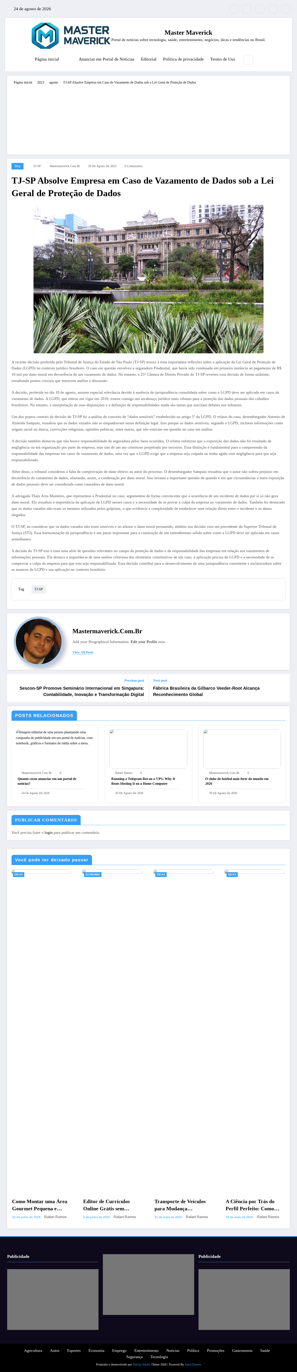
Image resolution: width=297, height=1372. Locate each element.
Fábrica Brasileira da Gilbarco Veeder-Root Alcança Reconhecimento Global (206, 691)
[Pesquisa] (248, 59)
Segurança (134, 1362)
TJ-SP (37, 166)
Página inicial (47, 59)
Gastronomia (242, 1356)
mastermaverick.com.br (65, 166)
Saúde (265, 1356)
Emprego (119, 1356)
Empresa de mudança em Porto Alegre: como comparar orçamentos (185, 1205)
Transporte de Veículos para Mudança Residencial (39, 1205)
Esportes (74, 1356)
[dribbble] (259, 9)
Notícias (172, 1356)
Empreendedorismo (244, 874)
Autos (54, 1356)
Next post (160, 680)
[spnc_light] (261, 60)
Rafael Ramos (123, 773)
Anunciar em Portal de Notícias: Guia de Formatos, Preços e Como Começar (256, 1205)
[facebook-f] (246, 9)
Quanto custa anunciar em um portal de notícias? (47, 781)
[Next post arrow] (283, 687)
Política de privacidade (183, 59)
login (49, 832)
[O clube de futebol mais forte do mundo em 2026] (242, 748)
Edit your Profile (144, 642)
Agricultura (33, 1356)
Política (193, 1356)
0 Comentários (133, 166)
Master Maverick (188, 32)
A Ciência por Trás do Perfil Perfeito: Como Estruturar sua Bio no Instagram (109, 1205)
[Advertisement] (148, 117)
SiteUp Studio (141, 1370)
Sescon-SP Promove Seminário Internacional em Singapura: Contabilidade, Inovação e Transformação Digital (82, 691)
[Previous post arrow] (13, 687)
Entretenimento (146, 1356)
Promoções (215, 1356)
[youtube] (286, 9)
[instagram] (273, 9)
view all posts (82, 652)
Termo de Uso (222, 59)
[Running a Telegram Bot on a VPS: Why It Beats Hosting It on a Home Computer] (148, 748)
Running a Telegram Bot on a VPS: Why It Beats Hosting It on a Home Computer (143, 781)
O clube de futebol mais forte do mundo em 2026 (237, 781)
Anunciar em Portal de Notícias (106, 59)
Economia (96, 1356)
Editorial (149, 59)
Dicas (21, 874)
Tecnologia (159, 1362)
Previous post (134, 680)
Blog (17, 166)
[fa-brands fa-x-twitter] (233, 9)
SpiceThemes (193, 1370)
